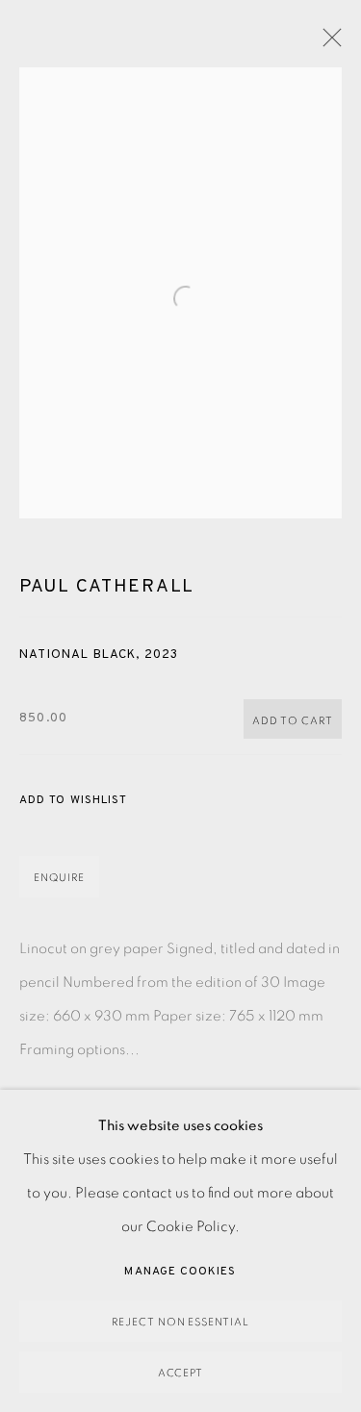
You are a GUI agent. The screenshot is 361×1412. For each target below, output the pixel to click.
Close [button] (327, 43)
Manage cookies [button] (180, 1271)
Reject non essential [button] (181, 1322)
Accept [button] (181, 1373)
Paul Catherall (106, 586)
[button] (73, 801)
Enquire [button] (59, 877)
